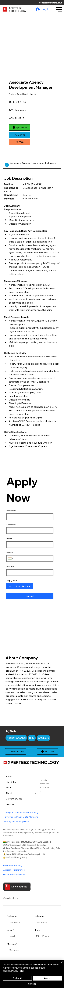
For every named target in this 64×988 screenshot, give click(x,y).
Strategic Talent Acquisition (16, 821)
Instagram (44, 787)
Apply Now (11, 580)
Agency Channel (16, 737)
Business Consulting (12, 865)
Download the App (22, 886)
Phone (9, 552)
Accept (47, 978)
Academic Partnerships (14, 870)
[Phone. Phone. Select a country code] (11, 558)
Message (12, 944)
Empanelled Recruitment (14, 874)
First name (11, 510)
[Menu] (59, 10)
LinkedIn (43, 780)
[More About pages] (35, 793)
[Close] (59, 964)
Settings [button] (32, 983)
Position (10, 566)
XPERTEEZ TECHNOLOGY (17, 9)
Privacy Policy (17, 970)
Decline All (17, 978)
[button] (19, 135)
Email (9, 538)
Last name (11, 524)
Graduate (43, 737)
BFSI (32, 737)
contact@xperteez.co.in (50, 2)
